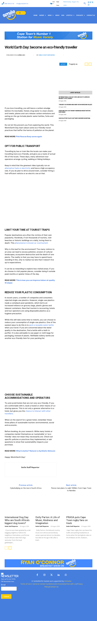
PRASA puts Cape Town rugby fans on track (77, 520)
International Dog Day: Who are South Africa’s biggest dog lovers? (74, 97)
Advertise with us (69, 584)
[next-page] (10, 547)
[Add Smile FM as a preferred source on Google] (86, 56)
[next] (90, 64)
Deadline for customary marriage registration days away (74, 111)
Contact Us (54, 587)
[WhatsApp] (79, 55)
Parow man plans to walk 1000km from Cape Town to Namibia (71, 489)
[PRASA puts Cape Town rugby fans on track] (79, 506)
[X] (74, 55)
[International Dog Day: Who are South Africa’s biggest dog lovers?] (18, 506)
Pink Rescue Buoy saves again (29, 136)
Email (4, 585)
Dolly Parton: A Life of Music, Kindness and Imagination (47, 520)
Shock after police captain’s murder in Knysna (74, 118)
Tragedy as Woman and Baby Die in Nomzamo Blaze (75, 104)
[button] (85, 3)
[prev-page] (6, 547)
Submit (6, 596)
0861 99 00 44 (9, 3)
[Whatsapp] (89, 5)
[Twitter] (93, 3)
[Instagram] (89, 3)
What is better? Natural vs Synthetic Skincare (35, 451)
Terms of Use (25, 584)
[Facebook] (91, 3)
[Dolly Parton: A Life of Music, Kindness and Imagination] (48, 506)
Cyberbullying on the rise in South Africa (25, 488)
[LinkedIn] (59, 575)
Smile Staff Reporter (47, 55)
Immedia (67, 581)
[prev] (86, 64)
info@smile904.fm (22, 3)
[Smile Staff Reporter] (13, 469)
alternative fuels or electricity (18, 168)
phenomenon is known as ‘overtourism (31, 243)
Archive (58, 584)
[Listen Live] (21, 13)
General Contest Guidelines (44, 584)
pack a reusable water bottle (41, 325)
